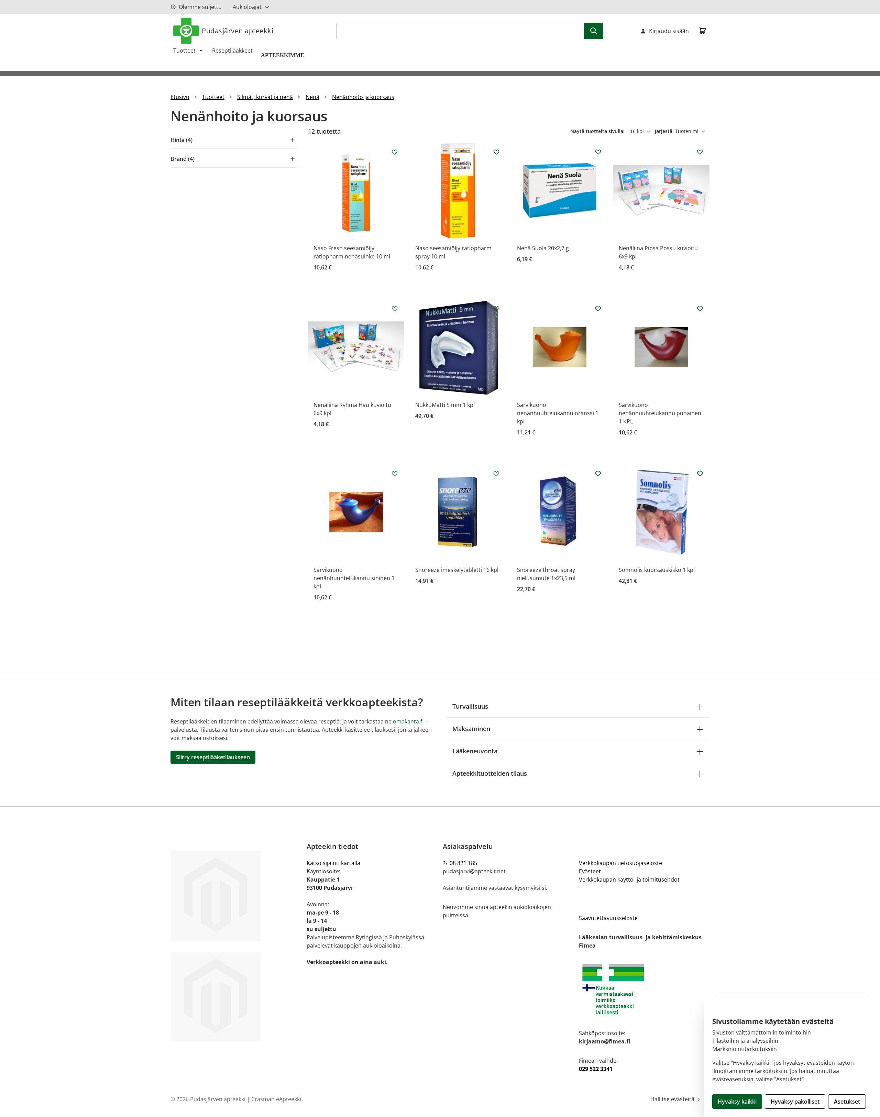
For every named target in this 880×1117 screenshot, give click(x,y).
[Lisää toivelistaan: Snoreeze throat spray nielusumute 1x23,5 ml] (598, 473)
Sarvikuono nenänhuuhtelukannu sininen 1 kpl (354, 578)
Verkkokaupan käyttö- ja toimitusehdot (629, 879)
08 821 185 (463, 863)
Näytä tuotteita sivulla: (598, 131)
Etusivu (179, 97)
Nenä (312, 97)
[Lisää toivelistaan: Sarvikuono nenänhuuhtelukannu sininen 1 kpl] (395, 473)
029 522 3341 (596, 1069)
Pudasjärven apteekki (237, 30)
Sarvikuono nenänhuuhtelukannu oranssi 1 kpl (557, 413)
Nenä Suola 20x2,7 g (543, 248)
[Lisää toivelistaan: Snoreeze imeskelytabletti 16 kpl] (496, 473)
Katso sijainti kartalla (333, 863)
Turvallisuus (470, 706)
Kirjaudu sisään (669, 31)
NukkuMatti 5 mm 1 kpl (445, 405)
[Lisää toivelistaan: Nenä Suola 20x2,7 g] (598, 152)
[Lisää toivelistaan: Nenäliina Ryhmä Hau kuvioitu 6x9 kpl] (395, 309)
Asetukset (847, 1101)
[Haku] (593, 31)
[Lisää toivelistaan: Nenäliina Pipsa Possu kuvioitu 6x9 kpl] (700, 152)
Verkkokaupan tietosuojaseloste (620, 863)
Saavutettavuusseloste (608, 918)
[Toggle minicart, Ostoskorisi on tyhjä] (702, 30)
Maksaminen (471, 729)
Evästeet (590, 871)
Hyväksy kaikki (737, 1101)
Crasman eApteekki (276, 1099)
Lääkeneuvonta (474, 751)
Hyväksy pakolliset (795, 1101)
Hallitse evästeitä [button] (673, 1099)
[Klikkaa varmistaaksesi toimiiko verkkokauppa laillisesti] (644, 989)
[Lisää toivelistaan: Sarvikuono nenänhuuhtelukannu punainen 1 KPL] (700, 309)
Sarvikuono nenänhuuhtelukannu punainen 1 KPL (660, 413)
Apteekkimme (283, 55)
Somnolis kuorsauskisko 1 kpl (657, 570)
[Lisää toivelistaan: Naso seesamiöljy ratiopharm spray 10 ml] (496, 152)
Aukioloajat (247, 7)
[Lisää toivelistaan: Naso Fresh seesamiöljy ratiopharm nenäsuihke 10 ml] (395, 152)
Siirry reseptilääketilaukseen (213, 757)
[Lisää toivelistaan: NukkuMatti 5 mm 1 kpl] (496, 309)
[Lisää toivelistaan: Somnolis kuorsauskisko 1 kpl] (700, 473)
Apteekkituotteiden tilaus (489, 773)
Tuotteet (184, 50)
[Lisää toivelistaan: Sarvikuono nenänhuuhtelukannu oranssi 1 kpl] (598, 309)
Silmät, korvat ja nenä (265, 97)
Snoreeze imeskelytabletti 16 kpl (456, 570)
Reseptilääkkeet (232, 50)
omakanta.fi (408, 721)
